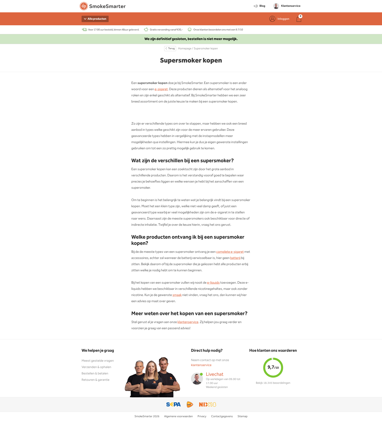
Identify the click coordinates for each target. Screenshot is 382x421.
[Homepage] (103, 7)
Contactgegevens (222, 416)
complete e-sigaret (230, 252)
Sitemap (243, 416)
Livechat (214, 374)
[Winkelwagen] (298, 18)
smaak (177, 295)
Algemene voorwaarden (178, 416)
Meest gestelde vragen (98, 360)
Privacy (202, 416)
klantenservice (187, 322)
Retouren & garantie (95, 379)
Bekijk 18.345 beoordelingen (273, 383)
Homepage (184, 48)
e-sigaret (161, 89)
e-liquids (213, 282)
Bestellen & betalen (95, 373)
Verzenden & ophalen (96, 367)
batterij (235, 258)
